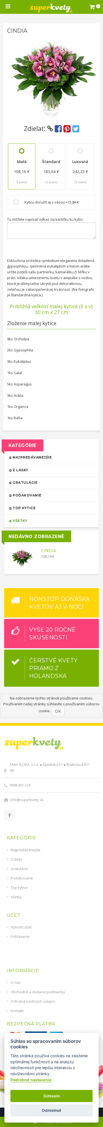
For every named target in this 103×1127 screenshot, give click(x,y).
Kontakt (17, 1010)
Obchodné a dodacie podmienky (38, 991)
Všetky (19, 521)
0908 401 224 (20, 785)
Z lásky (20, 470)
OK (58, 711)
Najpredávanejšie (32, 457)
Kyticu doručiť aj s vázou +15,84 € (51, 202)
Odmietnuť (51, 1110)
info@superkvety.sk (27, 799)
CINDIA (48, 551)
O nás (16, 982)
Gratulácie (25, 482)
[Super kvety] (51, 6)
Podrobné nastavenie (31, 1079)
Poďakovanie (26, 495)
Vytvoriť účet (21, 927)
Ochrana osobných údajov (33, 1001)
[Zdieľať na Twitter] (75, 128)
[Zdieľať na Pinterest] (67, 128)
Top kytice (24, 508)
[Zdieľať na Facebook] (58, 128)
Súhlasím (51, 1096)
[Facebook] (9, 815)
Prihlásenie (20, 936)
